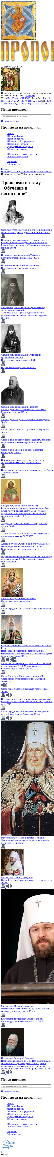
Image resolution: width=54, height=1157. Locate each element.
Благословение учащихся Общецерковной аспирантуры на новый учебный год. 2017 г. (23, 1020)
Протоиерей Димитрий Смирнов (17, 1058)
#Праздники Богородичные (20, 141)
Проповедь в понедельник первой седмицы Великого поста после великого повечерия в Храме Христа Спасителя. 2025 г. (26, 653)
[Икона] (10, 90)
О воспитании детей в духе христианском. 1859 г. (25, 232)
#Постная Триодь (15, 136)
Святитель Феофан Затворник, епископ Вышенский (26, 230)
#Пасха (10, 133)
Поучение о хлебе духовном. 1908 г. (18, 367)
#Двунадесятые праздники (20, 146)
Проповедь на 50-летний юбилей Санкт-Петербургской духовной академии (21, 266)
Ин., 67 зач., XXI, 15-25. (19, 98)
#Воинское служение (17, 156)
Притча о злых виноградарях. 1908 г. (19, 360)
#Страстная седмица (17, 149)
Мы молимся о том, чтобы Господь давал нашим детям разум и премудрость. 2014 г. (25, 1009)
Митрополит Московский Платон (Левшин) (22, 837)
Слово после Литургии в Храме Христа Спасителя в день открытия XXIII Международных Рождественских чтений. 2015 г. (26, 666)
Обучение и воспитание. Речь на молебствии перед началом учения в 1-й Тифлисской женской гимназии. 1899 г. (26, 559)
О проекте (12, 161)
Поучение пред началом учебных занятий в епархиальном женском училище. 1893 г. (22, 461)
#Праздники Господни (18, 144)
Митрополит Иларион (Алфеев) (17, 1006)
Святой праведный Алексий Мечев (18, 598)
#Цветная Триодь (15, 138)
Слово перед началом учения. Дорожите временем (26, 608)
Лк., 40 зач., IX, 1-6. (30, 101)
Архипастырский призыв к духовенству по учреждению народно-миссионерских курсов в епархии (24, 315)
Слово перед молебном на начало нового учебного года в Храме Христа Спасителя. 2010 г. (26, 712)
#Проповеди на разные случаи (22, 154)
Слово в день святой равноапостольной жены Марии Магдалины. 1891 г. (23, 410)
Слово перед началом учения (15, 601)
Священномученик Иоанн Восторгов (19, 505)
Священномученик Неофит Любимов (19, 407)
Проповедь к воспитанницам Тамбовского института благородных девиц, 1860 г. (22, 256)
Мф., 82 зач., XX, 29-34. (39, 103)
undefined (30, 95)
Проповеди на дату (10, 121)
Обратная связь (14, 164)
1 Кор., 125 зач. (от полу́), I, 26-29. (26, 102)
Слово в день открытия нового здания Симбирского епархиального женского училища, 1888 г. (27, 441)
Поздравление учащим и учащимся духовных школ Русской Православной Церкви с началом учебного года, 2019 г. (26, 701)
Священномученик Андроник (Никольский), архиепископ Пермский (23, 308)
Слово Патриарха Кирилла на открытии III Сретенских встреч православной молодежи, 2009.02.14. (23, 679)
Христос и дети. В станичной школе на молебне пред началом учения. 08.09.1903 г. (25, 534)
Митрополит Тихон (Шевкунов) (17, 877)
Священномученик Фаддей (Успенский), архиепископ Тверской (21, 356)
